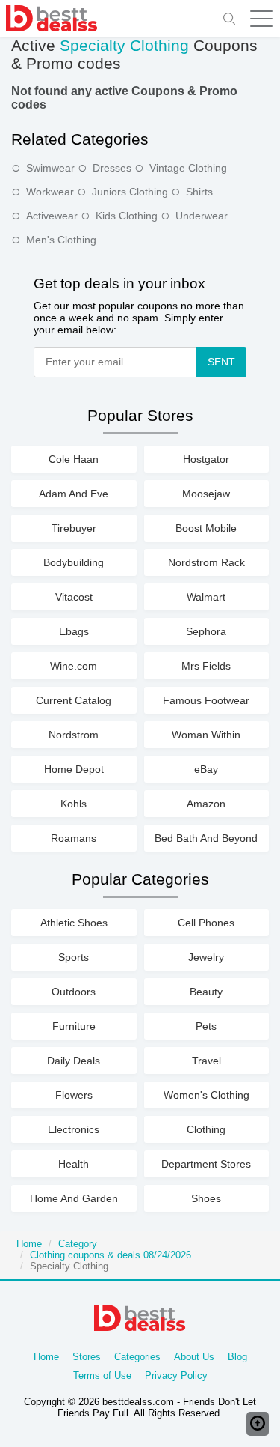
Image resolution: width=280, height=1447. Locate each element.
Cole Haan (74, 459)
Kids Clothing (127, 216)
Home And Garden (74, 1198)
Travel (206, 1061)
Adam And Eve (73, 494)
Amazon (206, 804)
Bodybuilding (73, 562)
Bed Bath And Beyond (206, 838)
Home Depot (74, 769)
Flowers (74, 1095)
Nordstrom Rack (206, 562)
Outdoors (74, 992)
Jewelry (206, 957)
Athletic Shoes (74, 923)
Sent (221, 362)
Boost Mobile (206, 528)
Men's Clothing (61, 240)
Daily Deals (73, 1061)
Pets (206, 1026)
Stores (86, 1356)
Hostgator (206, 459)
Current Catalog (73, 700)
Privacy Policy (176, 1375)
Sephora (206, 631)
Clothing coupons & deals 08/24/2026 (110, 1255)
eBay (206, 769)
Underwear (201, 216)
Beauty (206, 992)
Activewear (52, 216)
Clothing (206, 1129)
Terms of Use (102, 1375)
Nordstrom (74, 735)
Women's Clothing (206, 1095)
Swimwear (50, 168)
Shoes (206, 1198)
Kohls (73, 804)
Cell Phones (206, 923)
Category (77, 1243)
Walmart (206, 597)
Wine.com (73, 666)
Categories (137, 1356)
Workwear (50, 192)
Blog (237, 1356)
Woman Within (206, 735)
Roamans (73, 838)
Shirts (199, 192)
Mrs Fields (206, 666)
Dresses (112, 168)
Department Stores (206, 1164)
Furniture (74, 1026)
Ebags (74, 631)
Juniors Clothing (130, 192)
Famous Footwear (206, 700)
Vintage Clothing (188, 168)
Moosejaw (206, 494)
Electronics (73, 1129)
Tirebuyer (74, 528)
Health (73, 1164)
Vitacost (74, 597)
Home (29, 1243)
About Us (194, 1356)
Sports (73, 957)
